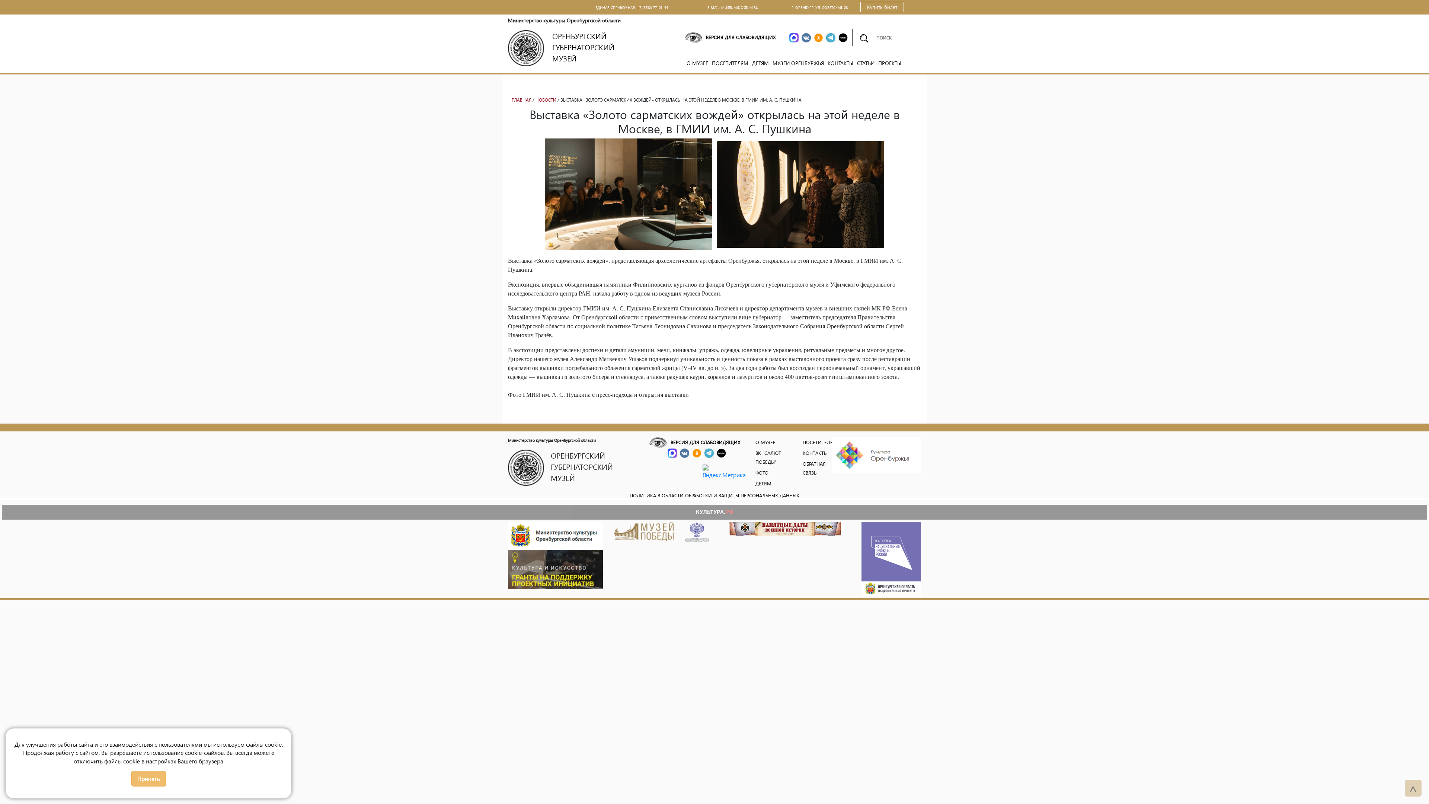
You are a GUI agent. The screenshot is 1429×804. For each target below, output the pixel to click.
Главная (521, 100)
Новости (546, 100)
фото (761, 472)
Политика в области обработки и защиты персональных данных (714, 495)
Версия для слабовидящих (741, 37)
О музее (697, 63)
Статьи (866, 63)
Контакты (840, 63)
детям (763, 483)
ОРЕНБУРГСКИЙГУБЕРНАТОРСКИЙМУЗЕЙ (583, 47)
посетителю (819, 442)
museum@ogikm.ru (739, 7)
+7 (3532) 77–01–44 (652, 7)
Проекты (889, 63)
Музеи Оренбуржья (798, 63)
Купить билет (882, 7)
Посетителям (730, 63)
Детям (760, 63)
